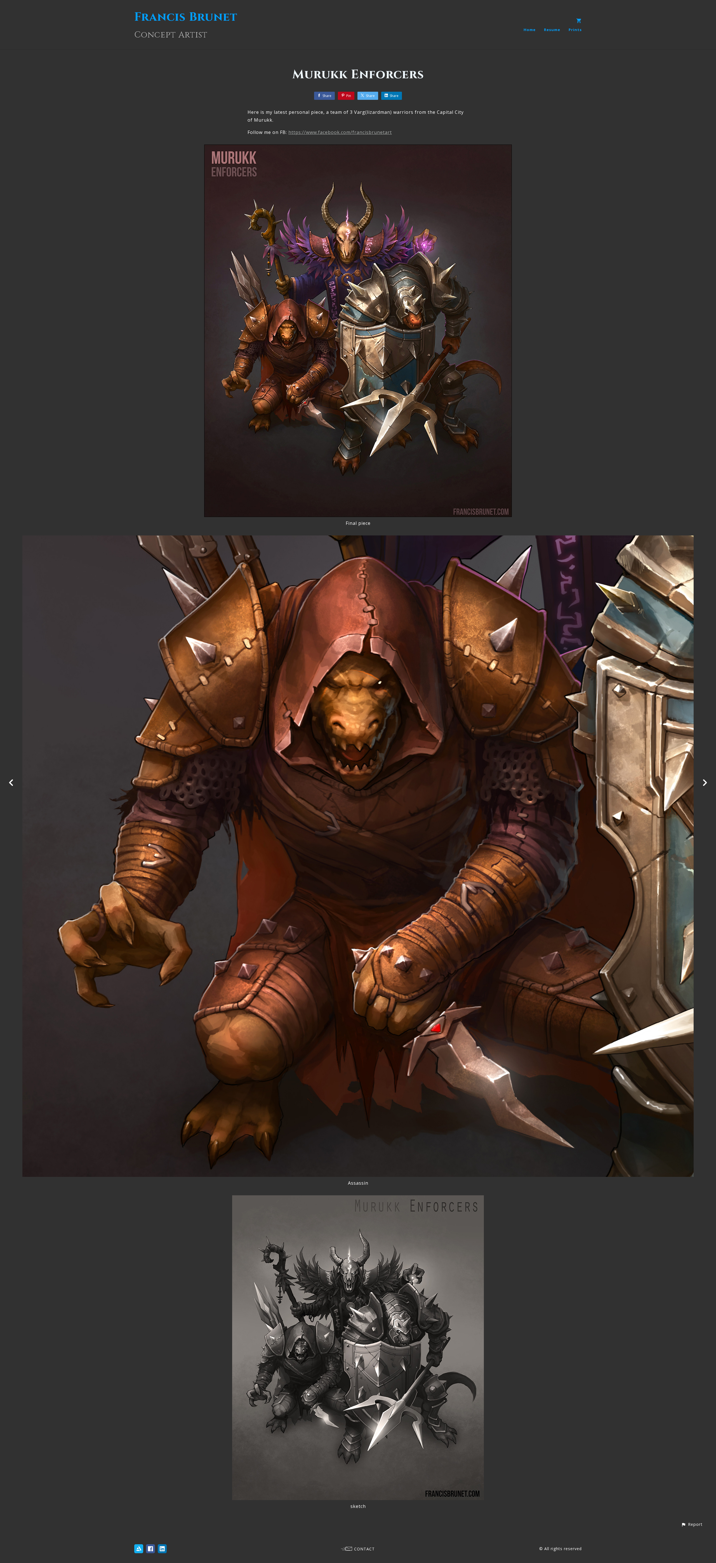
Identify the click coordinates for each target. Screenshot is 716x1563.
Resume (552, 29)
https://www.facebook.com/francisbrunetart (340, 132)
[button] (692, 1524)
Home (530, 29)
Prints (575, 29)
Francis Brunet (185, 17)
